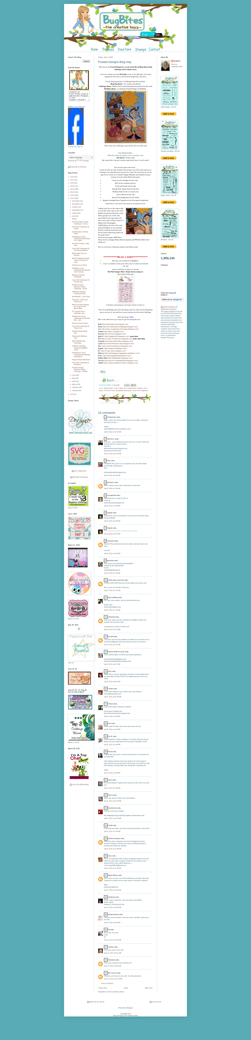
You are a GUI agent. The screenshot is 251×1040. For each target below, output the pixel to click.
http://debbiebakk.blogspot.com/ (120, 358)
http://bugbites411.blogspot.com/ (116, 336)
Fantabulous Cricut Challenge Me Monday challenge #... (81, 354)
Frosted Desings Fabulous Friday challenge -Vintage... (80, 369)
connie (110, 689)
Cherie (110, 704)
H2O (125, 388)
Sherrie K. (111, 439)
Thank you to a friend (79, 265)
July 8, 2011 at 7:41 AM (112, 590)
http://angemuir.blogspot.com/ (115, 348)
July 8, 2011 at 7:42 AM (112, 610)
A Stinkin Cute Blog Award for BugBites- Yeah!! (80, 348)
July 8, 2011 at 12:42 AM (112, 432)
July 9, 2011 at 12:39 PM (112, 907)
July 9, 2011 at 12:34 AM (112, 818)
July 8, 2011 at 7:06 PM (112, 788)
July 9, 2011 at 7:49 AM (112, 831)
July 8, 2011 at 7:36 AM (112, 573)
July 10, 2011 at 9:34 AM (112, 966)
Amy (109, 461)
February (75, 387)
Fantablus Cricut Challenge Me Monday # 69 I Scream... (81, 270)
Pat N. (110, 736)
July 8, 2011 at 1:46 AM (112, 488)
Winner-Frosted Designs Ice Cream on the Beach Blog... (80, 306)
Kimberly (111, 897)
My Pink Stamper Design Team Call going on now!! (80, 260)
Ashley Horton (113, 914)
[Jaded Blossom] (80, 434)
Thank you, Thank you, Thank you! (80, 300)
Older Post (148, 988)
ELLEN (110, 636)
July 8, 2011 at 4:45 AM (112, 521)
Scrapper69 (111, 495)
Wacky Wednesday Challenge (78, 342)
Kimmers (110, 482)
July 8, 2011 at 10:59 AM (112, 697)
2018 (72, 177)
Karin (110, 752)
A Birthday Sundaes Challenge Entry (79, 293)
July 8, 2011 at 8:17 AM (112, 664)
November (76, 204)
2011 (72, 198)
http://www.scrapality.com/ (114, 332)
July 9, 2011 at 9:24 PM (112, 923)
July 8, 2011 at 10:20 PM (112, 801)
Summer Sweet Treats (80, 323)
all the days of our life (116, 580)
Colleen (111, 947)
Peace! (74, 219)
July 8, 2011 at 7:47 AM (112, 645)
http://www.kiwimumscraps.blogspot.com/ (118, 344)
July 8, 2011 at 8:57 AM (112, 682)
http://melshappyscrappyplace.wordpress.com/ (122, 353)
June (74, 375)
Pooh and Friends (109, 390)
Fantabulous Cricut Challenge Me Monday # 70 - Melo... (81, 238)
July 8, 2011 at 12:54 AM (112, 454)
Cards (116, 388)
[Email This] (125, 385)
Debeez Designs (114, 838)
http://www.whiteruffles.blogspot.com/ (119, 341)
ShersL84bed (113, 597)
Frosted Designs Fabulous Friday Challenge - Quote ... (80, 287)
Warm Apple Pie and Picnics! (79, 254)
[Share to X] (130, 385)
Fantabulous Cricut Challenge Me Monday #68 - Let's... (81, 318)
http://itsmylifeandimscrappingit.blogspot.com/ (120, 327)
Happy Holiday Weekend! (81, 360)
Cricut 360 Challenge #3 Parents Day (80, 281)
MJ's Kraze (112, 973)
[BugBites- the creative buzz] (76, 144)
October (75, 207)
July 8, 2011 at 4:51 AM (112, 534)
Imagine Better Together (134, 388)
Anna (110, 780)
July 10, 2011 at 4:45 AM (112, 940)
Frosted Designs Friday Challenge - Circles (80, 223)
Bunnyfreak (112, 808)
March (74, 384)
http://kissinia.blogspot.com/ (115, 334)
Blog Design (117, 1015)
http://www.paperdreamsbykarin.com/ (117, 356)
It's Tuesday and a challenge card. (78, 312)
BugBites (177, 61)
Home (126, 988)
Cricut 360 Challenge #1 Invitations (80, 363)
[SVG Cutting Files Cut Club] (79, 471)
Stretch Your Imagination (140, 390)
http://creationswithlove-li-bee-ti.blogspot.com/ (121, 363)
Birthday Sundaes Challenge (78, 276)
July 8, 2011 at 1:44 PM (112, 729)
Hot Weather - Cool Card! (81, 297)
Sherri (110, 795)
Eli (109, 930)
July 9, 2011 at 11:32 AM (112, 868)
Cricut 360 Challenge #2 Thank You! (80, 327)
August (75, 213)
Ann (109, 723)
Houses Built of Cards (116, 652)
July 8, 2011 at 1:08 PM (112, 716)
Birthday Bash (108, 388)
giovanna (110, 560)
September (76, 210)
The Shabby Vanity (131, 1015)
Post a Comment (107, 983)
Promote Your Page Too (75, 146)
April (74, 381)
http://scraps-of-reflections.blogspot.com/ (117, 339)
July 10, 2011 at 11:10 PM (113, 979)
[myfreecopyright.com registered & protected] (172, 309)
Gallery (120, 388)
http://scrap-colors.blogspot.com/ (113, 351)
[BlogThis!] (127, 385)
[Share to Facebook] (132, 385)
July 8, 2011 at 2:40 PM (112, 773)
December (76, 201)
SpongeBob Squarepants (124, 390)
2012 (72, 195)
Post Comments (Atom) (116, 992)
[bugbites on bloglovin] (172, 301)
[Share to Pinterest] (135, 385)
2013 (72, 192)
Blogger (130, 1008)
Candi (110, 825)
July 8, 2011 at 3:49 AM (112, 506)
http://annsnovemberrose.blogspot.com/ (117, 346)
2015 (72, 186)
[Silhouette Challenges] (79, 477)
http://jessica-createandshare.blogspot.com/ (121, 361)
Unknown (110, 541)
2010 (72, 394)
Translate (85, 161)
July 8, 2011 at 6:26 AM (112, 553)
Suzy (110, 856)
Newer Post (103, 988)
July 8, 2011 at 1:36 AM (112, 475)
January (75, 390)
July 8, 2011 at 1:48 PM (112, 744)
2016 (72, 183)
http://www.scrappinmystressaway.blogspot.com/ (120, 329)
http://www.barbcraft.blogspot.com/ (115, 324)
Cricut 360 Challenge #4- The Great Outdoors (81, 249)
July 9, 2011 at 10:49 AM (112, 849)
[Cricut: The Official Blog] (79, 784)
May (74, 378)
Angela (109, 513)
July (73, 216)
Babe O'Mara (113, 875)
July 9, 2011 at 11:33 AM (112, 890)
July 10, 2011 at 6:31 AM (112, 953)
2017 (72, 180)
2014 (72, 189)
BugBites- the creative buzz (76, 106)
